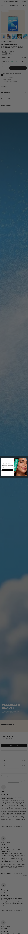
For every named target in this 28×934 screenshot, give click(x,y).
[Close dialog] (26, 459)
